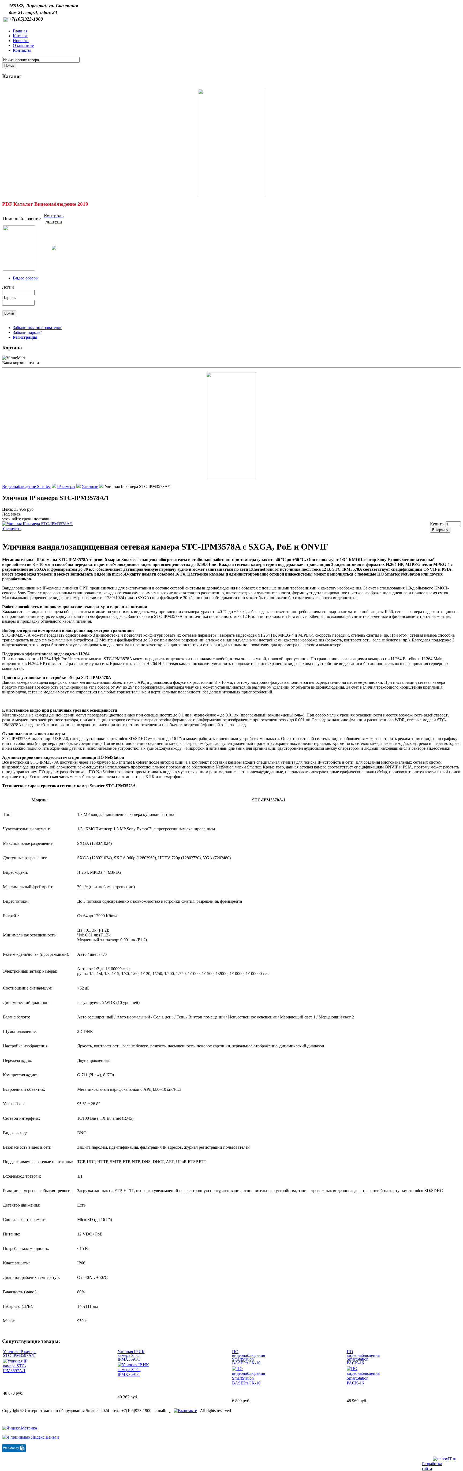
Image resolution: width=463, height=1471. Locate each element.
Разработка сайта (432, 1466)
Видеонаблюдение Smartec (26, 486)
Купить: (438, 524)
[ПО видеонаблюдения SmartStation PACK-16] (363, 1383)
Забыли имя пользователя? (37, 327)
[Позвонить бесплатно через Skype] (169, 1410)
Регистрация (25, 337)
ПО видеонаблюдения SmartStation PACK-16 (363, 1357)
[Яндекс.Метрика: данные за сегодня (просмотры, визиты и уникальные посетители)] (19, 1428)
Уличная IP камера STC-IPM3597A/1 (19, 1353)
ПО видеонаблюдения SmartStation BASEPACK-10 (248, 1357)
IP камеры (66, 486)
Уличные (90, 486)
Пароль (9, 297)
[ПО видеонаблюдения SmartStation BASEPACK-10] (249, 1383)
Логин (8, 287)
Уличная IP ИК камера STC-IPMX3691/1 (131, 1355)
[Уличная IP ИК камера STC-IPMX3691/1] (134, 1374)
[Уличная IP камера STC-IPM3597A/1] (19, 1370)
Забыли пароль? (27, 332)
